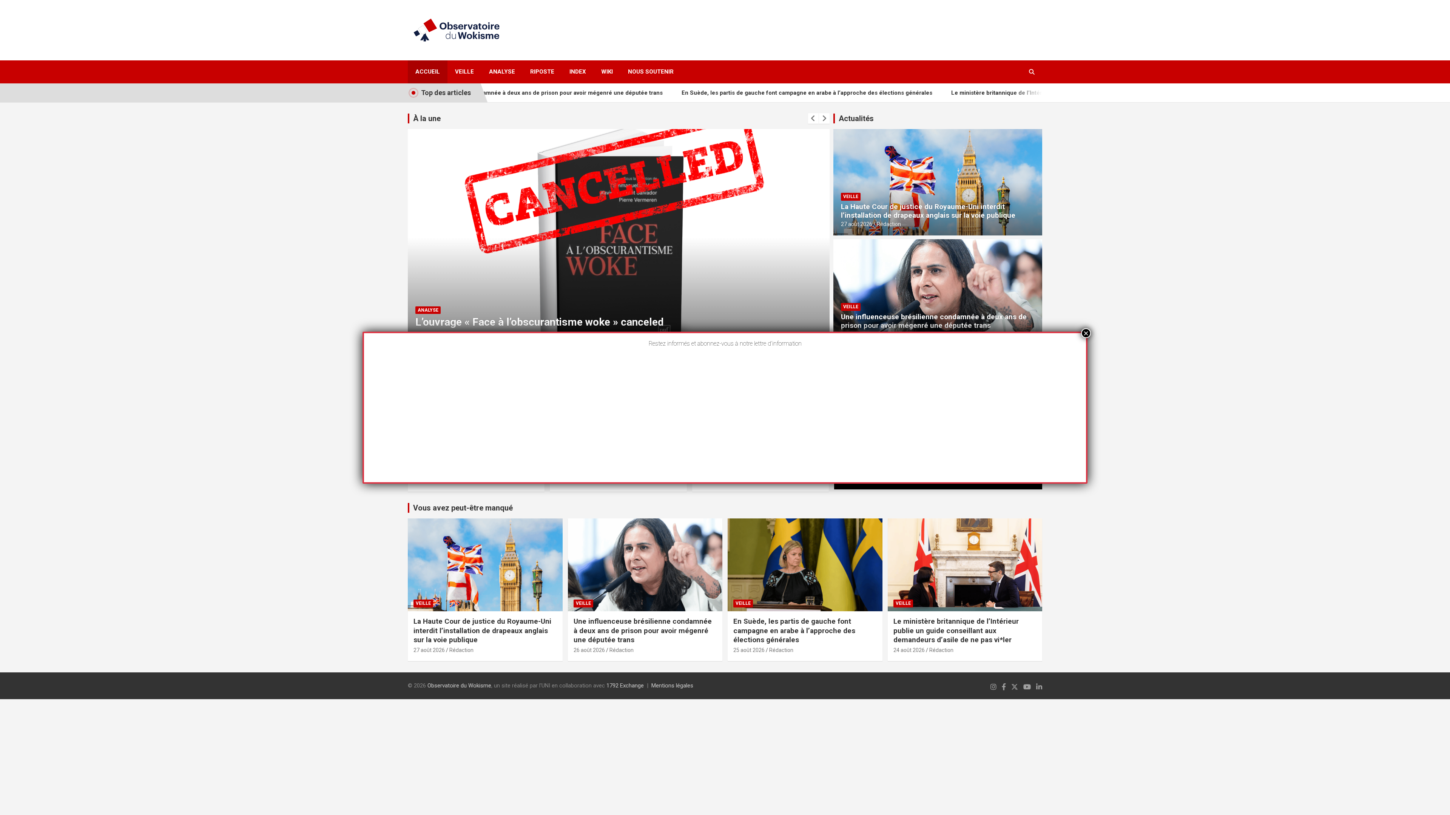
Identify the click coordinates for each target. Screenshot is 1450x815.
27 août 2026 (856, 224)
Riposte (542, 71)
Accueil (427, 71)
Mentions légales (672, 685)
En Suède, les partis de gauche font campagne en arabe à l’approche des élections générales (745, 92)
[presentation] (813, 118)
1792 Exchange (625, 685)
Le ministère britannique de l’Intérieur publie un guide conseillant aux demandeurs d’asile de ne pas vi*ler (1031, 92)
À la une (427, 118)
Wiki (607, 71)
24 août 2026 (909, 650)
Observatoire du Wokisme (459, 685)
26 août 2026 (589, 650)
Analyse (502, 71)
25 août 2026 (749, 650)
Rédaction (889, 224)
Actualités (856, 118)
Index (577, 71)
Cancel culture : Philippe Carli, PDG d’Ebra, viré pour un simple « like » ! (584, 322)
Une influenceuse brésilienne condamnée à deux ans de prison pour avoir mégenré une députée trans (934, 321)
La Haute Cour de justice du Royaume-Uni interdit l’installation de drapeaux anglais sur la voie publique (928, 211)
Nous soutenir (651, 71)
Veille (464, 71)
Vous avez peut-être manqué (463, 507)
